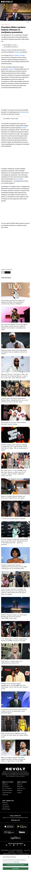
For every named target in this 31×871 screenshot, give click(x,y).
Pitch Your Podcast (7, 790)
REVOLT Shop (6, 809)
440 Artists (5, 794)
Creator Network (6, 792)
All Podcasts (5, 786)
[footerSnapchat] (13, 846)
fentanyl (17, 179)
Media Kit (19, 790)
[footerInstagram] (6, 846)
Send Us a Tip (21, 788)
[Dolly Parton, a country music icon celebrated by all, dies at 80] (15, 651)
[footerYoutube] (24, 846)
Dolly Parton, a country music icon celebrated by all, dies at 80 (11, 662)
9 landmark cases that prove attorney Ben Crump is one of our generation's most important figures (14, 711)
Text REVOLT (6, 807)
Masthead (19, 786)
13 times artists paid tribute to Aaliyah (13, 518)
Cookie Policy (19, 852)
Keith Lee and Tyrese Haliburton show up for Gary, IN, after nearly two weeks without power (14, 735)
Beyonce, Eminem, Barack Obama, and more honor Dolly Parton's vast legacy (13, 497)
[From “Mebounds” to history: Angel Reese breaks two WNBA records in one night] (15, 629)
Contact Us (5, 805)
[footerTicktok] (10, 846)
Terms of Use (27, 850)
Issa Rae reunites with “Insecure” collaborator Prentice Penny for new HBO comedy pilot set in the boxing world (14, 566)
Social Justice (5, 24)
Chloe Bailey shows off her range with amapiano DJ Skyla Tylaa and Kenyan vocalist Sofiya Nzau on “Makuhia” (13, 302)
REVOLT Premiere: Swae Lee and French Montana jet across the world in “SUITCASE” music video (14, 616)
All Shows (4, 784)
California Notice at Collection (10, 853)
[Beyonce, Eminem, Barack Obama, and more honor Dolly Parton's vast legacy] (15, 486)
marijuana (17, 52)
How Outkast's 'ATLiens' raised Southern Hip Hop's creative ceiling (13, 423)
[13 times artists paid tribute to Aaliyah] (15, 509)
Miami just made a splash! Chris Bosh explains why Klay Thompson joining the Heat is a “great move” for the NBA (13, 759)
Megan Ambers (7, 44)
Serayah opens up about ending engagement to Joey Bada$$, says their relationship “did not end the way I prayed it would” (14, 686)
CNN (10, 186)
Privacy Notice (11, 852)
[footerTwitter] (21, 846)
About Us (19, 784)
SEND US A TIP (15, 820)
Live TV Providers (7, 788)
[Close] (28, 857)
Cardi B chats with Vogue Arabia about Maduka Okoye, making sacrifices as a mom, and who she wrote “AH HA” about (14, 400)
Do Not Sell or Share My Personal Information (15, 864)
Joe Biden (7, 272)
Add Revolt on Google (11, 46)
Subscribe (5, 802)
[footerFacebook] (17, 846)
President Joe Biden (19, 55)
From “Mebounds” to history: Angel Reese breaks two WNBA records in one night (14, 639)
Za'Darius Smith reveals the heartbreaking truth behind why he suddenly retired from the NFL (14, 351)
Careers (19, 792)
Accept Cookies (15, 868)
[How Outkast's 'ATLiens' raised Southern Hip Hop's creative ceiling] (15, 413)
